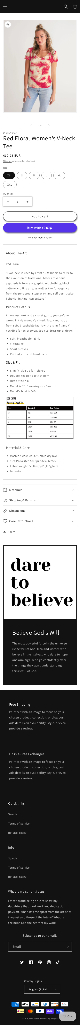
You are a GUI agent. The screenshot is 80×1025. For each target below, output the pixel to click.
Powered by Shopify (49, 1018)
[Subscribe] (67, 947)
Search (12, 814)
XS (9, 175)
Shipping (7, 161)
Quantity (8, 193)
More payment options (40, 237)
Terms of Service (19, 823)
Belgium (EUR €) (38, 989)
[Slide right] (49, 125)
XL (59, 175)
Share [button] (11, 532)
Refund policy (17, 833)
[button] (5, 6)
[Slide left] (30, 125)
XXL (9, 184)
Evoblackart (34, 1018)
